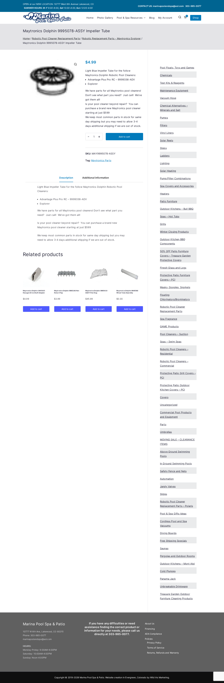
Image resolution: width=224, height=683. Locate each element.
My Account (165, 17)
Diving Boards (168, 533)
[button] (144, 18)
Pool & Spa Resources (129, 17)
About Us (149, 623)
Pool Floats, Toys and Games (177, 67)
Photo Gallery (105, 17)
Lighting (164, 163)
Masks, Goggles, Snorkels (175, 287)
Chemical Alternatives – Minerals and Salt (174, 108)
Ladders (164, 155)
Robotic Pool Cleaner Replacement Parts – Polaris (176, 503)
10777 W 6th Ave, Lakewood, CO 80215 (43, 631)
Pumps (164, 117)
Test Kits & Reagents (172, 82)
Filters (163, 125)
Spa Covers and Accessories (177, 186)
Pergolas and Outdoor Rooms (177, 556)
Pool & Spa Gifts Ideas (173, 513)
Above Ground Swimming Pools (175, 454)
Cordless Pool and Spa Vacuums (173, 523)
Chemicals (166, 75)
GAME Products (169, 326)
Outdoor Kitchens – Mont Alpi (177, 563)
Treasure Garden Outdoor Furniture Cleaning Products (176, 596)
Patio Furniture (168, 201)
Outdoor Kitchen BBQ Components (172, 241)
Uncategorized (168, 404)
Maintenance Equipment (174, 90)
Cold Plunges (168, 571)
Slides (163, 494)
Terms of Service (155, 647)
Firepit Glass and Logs (173, 267)
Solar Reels (166, 140)
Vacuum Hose (168, 98)
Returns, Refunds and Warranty (163, 652)
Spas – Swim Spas (170, 341)
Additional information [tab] (95, 177)
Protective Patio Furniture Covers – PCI (175, 277)
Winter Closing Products (174, 231)
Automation (167, 478)
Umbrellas (166, 431)
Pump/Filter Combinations (175, 178)
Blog (152, 17)
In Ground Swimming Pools (176, 463)
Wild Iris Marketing (159, 677)
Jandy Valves (168, 486)
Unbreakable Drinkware (174, 586)
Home (89, 17)
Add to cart (124, 136)
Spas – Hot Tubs (169, 216)
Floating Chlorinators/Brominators (175, 297)
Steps (163, 148)
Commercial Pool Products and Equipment (176, 414)
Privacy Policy (154, 642)
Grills (163, 224)
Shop (196, 17)
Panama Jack (168, 578)
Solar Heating (168, 170)
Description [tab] (66, 177)
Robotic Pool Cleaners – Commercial (174, 363)
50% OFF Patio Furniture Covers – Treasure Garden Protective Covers (175, 256)
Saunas (164, 548)
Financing (150, 628)
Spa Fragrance (168, 318)
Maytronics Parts (101, 160)
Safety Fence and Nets (173, 471)
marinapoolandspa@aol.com (168, 6)
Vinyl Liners (167, 132)
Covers (164, 397)
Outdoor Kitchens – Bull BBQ (176, 208)
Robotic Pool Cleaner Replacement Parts (56, 38)
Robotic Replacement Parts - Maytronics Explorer (111, 38)
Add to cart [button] (36, 309)
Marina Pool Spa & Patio (92, 677)
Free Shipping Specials (173, 540)
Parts (163, 424)
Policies (149, 639)
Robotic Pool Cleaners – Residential (174, 351)
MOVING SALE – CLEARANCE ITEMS (177, 442)
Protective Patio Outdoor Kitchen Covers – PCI (175, 387)
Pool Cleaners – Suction (174, 334)
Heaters (164, 193)
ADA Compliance (153, 633)
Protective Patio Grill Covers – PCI (178, 375)
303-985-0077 (193, 6)
